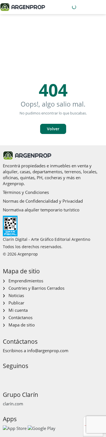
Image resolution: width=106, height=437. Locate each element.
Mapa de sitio (21, 325)
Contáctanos (20, 317)
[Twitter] (34, 376)
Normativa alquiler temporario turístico (41, 210)
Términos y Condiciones (26, 192)
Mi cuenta (18, 310)
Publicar (16, 303)
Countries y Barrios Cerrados (36, 288)
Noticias (16, 295)
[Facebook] (6, 376)
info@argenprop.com (47, 350)
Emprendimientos (25, 281)
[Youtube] (25, 376)
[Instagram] (16, 376)
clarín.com (13, 403)
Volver (53, 128)
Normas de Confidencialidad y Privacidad (43, 201)
